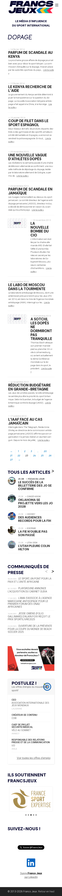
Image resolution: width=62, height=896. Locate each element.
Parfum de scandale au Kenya (30, 54)
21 (11, 455)
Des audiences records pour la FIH (34, 519)
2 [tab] (28, 815)
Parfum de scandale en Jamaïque (30, 191)
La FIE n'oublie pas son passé (32, 533)
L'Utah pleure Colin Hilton (34, 547)
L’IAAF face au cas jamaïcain (25, 421)
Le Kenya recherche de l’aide (30, 89)
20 (45, 451)
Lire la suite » (22, 176)
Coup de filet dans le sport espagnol (28, 123)
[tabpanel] (31, 798)
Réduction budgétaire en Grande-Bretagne (29, 387)
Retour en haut (46, 891)
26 (50, 455)
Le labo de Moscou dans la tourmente (26, 287)
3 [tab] (31, 815)
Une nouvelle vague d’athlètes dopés (27, 157)
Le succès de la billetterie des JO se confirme (35, 485)
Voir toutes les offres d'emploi (33, 758)
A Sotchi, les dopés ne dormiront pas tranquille (41, 329)
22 (19, 455)
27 (11, 459)
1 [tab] (26, 815)
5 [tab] (36, 815)
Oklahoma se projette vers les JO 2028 (35, 503)
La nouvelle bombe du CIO (40, 229)
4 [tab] (33, 815)
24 (34, 455)
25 (42, 455)
